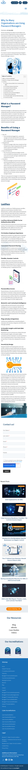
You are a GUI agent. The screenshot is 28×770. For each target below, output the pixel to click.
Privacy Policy (5, 748)
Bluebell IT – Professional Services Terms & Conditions (11, 740)
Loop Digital (16, 768)
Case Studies (14, 630)
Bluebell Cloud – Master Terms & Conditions (11, 743)
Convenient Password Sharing (11, 88)
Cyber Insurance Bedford (7, 719)
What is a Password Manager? (9, 78)
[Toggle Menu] (26, 8)
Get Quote (25, 3)
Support (4, 690)
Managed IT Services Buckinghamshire (10, 695)
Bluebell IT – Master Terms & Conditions (10, 737)
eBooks (14, 627)
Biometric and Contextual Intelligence (12, 92)
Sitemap (4, 706)
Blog (14, 625)
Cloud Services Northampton (8, 678)
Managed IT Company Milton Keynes (10, 697)
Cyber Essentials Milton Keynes (8, 717)
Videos (14, 633)
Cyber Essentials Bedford (7, 715)
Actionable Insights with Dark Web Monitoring (14, 95)
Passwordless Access (9, 91)
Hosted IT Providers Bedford (8, 704)
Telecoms (4, 673)
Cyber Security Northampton (8, 728)
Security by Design (8, 97)
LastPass (5, 81)
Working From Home (6, 680)
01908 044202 (15, 3)
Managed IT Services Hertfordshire (9, 702)
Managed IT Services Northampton (9, 676)
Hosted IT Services (6, 669)
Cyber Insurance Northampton (8, 724)
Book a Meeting (12, 609)
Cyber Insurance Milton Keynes (8, 722)
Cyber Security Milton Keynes (8, 726)
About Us (4, 682)
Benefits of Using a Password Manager (11, 80)
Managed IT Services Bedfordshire (9, 699)
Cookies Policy (5, 746)
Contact (4, 688)
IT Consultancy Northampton (8, 671)
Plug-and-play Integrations (10, 94)
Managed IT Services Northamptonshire (11, 692)
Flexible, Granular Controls (10, 89)
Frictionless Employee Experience (11, 86)
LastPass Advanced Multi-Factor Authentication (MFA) (14, 84)
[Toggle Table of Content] (24, 76)
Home (3, 666)
